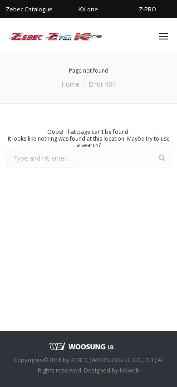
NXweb (129, 370)
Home (70, 84)
